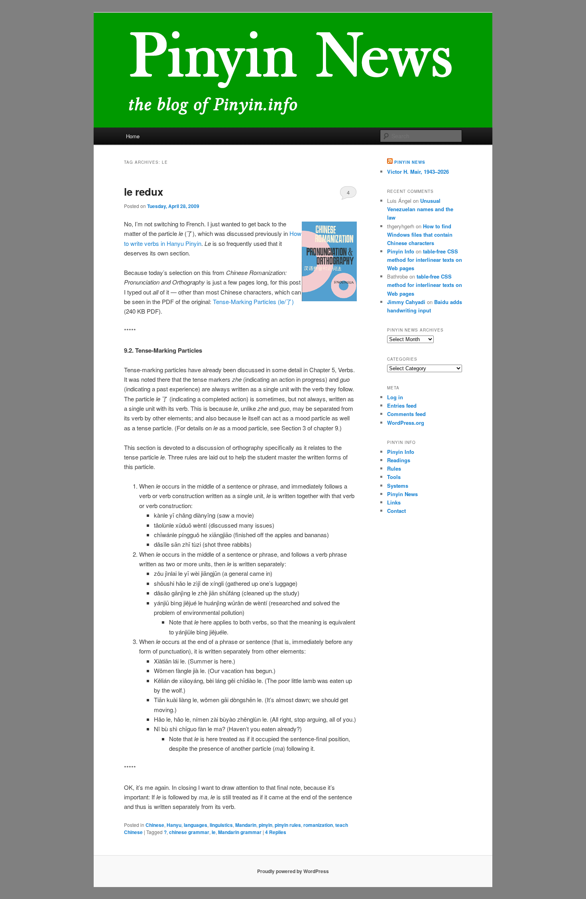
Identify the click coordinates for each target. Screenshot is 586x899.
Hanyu (174, 824)
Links (394, 502)
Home (133, 136)
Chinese (155, 824)
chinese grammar (189, 832)
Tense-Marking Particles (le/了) (253, 301)
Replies (275, 832)
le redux (143, 191)
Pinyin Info (400, 251)
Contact (396, 510)
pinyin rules (288, 824)
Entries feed (402, 405)
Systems (397, 485)
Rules (394, 468)
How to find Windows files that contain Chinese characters (419, 234)
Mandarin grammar (240, 832)
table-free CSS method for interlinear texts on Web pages (424, 259)
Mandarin (245, 824)
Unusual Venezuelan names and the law (420, 209)
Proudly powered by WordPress (293, 871)
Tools (394, 477)
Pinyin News (409, 162)
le (214, 832)
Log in (395, 397)
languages (195, 824)
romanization (318, 824)
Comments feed (406, 414)
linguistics (221, 824)
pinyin (265, 824)
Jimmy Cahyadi (406, 302)
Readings (398, 460)
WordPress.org (405, 422)
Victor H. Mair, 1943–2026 (418, 171)
